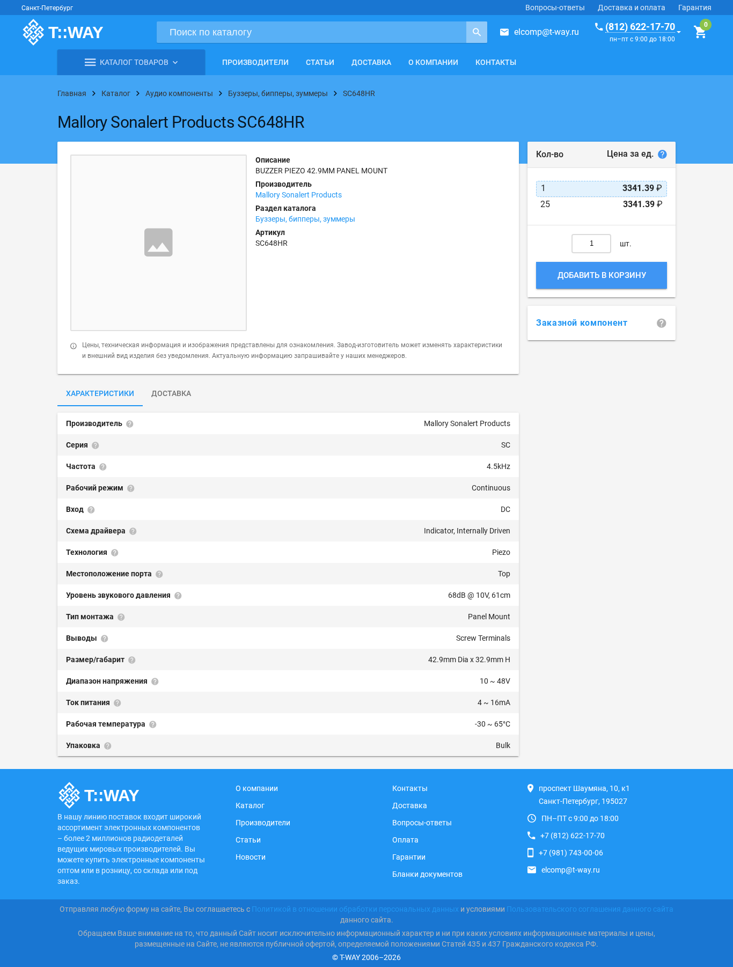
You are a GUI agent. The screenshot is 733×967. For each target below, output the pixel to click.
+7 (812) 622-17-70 (572, 835)
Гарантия (695, 7)
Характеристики (100, 393)
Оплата (405, 840)
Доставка (371, 62)
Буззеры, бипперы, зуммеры (305, 219)
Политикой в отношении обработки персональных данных (355, 909)
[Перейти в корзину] (700, 32)
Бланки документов (427, 874)
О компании (433, 62)
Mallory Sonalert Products (298, 195)
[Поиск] (476, 32)
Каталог (250, 805)
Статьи (320, 62)
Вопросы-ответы (555, 7)
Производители (255, 62)
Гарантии (409, 857)
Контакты (495, 62)
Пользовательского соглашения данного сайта (590, 909)
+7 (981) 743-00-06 (571, 852)
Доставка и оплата (631, 7)
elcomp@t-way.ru (546, 32)
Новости (251, 857)
